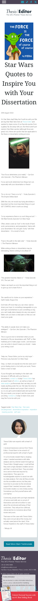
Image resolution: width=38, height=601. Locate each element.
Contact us (12, 396)
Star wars (26, 407)
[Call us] (26, 2)
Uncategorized (6, 410)
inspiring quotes (7, 412)
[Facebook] (31, 2)
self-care (17, 412)
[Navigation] (4, 2)
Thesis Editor (27, 122)
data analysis (5, 383)
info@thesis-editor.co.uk (9, 567)
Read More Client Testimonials (19, 544)
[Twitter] (35, 2)
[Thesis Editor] (19, 12)
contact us (14, 379)
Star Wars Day (16, 407)
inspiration (33, 410)
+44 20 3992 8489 (7, 565)
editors (16, 381)
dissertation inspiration (21, 410)
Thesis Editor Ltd (11, 574)
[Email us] (22, 2)
